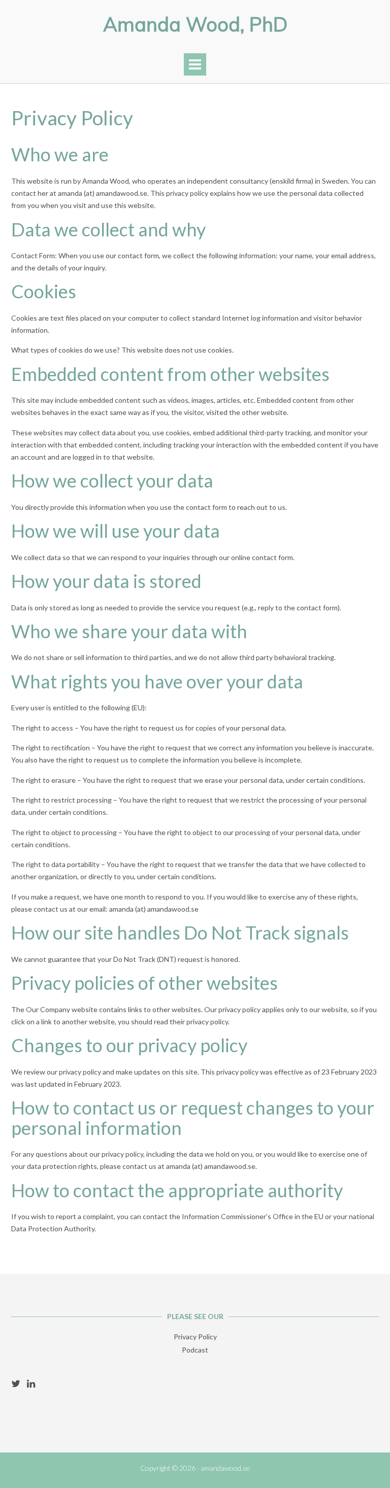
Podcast (195, 1349)
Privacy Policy (195, 1336)
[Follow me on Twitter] (15, 1383)
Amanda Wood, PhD (195, 24)
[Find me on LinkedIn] (31, 1383)
